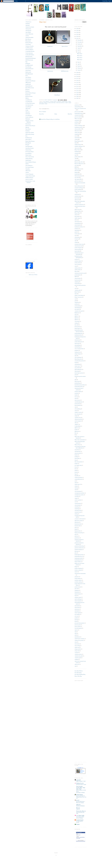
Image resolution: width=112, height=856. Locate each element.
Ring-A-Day (77, 213)
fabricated (77, 170)
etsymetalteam (78, 223)
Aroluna (27, 35)
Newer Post (41, 114)
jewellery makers (78, 580)
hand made (77, 197)
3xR (75, 158)
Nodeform (28, 130)
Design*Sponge (79, 794)
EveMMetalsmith (29, 65)
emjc (76, 240)
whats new (77, 199)
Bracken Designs (29, 42)
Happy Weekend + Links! (81, 781)
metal (76, 398)
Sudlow (27, 163)
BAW (76, 167)
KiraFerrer (28, 91)
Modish (77, 824)
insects (76, 571)
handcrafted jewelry (79, 113)
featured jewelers (78, 524)
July (78, 50)
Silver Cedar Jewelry (30, 156)
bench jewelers (78, 280)
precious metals (60, 102)
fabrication (77, 130)
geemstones (77, 537)
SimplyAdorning (29, 158)
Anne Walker (28, 32)
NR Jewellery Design (30, 134)
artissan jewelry (78, 453)
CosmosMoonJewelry (30, 51)
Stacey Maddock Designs (31, 162)
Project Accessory (78, 297)
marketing (77, 281)
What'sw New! (77, 444)
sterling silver (77, 352)
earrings (76, 323)
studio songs (77, 218)
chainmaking (77, 364)
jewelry (76, 123)
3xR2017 (77, 424)
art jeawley (77, 449)
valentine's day (78, 417)
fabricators (77, 522)
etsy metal (77, 165)
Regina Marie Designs (30, 141)
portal (76, 621)
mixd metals (77, 605)
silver (76, 288)
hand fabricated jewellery (80, 384)
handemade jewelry (79, 558)
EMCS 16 (77, 428)
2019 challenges (78, 357)
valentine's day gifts (79, 311)
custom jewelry (78, 503)
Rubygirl (27, 144)
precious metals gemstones (80, 285)
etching (76, 513)
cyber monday (78, 505)
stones (76, 410)
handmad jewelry (78, 335)
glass (76, 553)
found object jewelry (55, 101)
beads (76, 362)
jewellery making (78, 582)
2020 (77, 72)
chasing (76, 488)
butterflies (77, 475)
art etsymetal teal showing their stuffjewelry (80, 447)
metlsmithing (77, 347)
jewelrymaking (78, 305)
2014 (77, 84)
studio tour (77, 647)
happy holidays (78, 561)
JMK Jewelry (28, 82)
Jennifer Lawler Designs (30, 80)
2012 (77, 88)
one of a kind (77, 264)
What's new (77, 118)
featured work (77, 525)
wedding (76, 659)
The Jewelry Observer (81, 811)
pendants (76, 350)
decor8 (77, 800)
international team (78, 245)
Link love (78, 809)
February (79, 68)
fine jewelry (77, 216)
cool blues (77, 496)
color (76, 489)
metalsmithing (52, 102)
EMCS (76, 276)
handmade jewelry (78, 127)
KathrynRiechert (29, 86)
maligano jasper (78, 597)
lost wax (76, 396)
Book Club (77, 292)
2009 (77, 94)
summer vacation (78, 412)
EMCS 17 (77, 316)
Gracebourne (28, 70)
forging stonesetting (79, 532)
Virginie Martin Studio (30, 176)
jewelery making (78, 391)
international (77, 340)
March (78, 66)
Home (56, 114)
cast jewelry (77, 321)
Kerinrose (27, 89)
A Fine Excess (28, 21)
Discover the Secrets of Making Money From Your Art (81, 797)
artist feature (77, 221)
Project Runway (78, 141)
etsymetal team (78, 115)
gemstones (65, 101)
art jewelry (46, 101)
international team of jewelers (79, 389)
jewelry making (78, 189)
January (79, 70)
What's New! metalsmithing (80, 191)
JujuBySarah (28, 84)
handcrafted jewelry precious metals (79, 330)
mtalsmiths (77, 611)
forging (76, 172)
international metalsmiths (80, 182)
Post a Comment (42, 111)
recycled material (78, 628)
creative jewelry (78, 500)
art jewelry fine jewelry (79, 360)
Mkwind (27, 127)
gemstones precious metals (80, 376)
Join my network (80, 840)
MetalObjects (57, 95)
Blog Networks (79, 832)
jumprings (77, 590)
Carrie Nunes (28, 44)
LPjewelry (28, 112)
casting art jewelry (78, 477)
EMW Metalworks (29, 60)
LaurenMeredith (29, 101)
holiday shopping (78, 568)
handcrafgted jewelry (79, 554)
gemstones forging (78, 549)
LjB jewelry (28, 108)
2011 (77, 90)
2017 (77, 78)
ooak (76, 266)
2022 (77, 36)
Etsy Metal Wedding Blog (80, 674)
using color (77, 650)
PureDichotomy (29, 137)
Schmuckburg (28, 149)
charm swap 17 (78, 366)
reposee (76, 630)
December (79, 40)
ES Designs (28, 63)
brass (76, 468)
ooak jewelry (77, 283)
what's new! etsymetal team (80, 108)
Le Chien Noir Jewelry (30, 103)
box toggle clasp (78, 465)
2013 (77, 86)
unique (76, 415)
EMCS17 (76, 319)
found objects (77, 328)
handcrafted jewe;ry (79, 556)
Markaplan (28, 119)
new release (77, 309)
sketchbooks (77, 637)
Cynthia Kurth (78, 426)
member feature (78, 144)
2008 (77, 96)
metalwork (77, 194)
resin (76, 235)
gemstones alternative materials (79, 540)
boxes (76, 467)
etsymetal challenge (79, 187)
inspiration (77, 302)
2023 (77, 34)
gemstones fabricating (79, 546)
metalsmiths (77, 137)
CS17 (76, 314)
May (78, 62)
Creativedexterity (29, 53)
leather (76, 395)
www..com (80, 767)
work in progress (78, 421)
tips (75, 155)
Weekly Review (78, 169)
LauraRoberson (29, 100)
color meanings (78, 491)
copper (76, 498)
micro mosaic (77, 400)
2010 (77, 92)
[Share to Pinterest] (66, 100)
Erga (26, 61)
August (79, 48)
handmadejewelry (78, 560)
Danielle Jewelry (29, 56)
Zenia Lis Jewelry (29, 179)
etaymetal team (78, 512)
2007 (77, 98)
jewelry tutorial (78, 587)
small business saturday (79, 638)
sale (75, 407)
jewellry (76, 304)
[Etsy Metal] (29, 268)
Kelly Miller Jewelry (30, 87)
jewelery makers (78, 261)
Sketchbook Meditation (80, 805)
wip (75, 666)
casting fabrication (78, 479)
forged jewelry (78, 531)
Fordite (76, 429)
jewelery (76, 228)
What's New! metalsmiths (80, 439)
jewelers (76, 259)
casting (76, 139)
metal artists (77, 343)
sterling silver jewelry (79, 640)
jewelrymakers (78, 275)
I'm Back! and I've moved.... (79, 822)
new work (77, 177)
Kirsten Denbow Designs (31, 93)
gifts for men (77, 381)
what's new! (77, 148)
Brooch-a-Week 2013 (79, 163)
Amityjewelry (28, 28)
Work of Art (77, 209)
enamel (76, 242)
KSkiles (27, 98)
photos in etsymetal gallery (82, 771)
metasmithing (77, 345)
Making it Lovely (80, 783)
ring (75, 631)
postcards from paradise (79, 623)
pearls (76, 232)
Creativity (77, 239)
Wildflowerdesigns (29, 177)
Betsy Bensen (28, 39)
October (79, 44)
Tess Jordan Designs (30, 167)
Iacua (27, 75)
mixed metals (77, 225)
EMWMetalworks (64, 71)
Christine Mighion (29, 49)
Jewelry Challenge (78, 125)
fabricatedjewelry (78, 369)
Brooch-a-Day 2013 (79, 162)
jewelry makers (78, 156)
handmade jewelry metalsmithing (78, 256)
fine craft (76, 325)
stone (76, 642)
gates (76, 534)
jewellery (76, 122)
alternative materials (79, 204)
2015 (77, 82)
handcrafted (77, 174)
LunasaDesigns (29, 115)
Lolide (27, 110)
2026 (77, 28)
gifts (75, 379)
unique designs (78, 353)
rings (76, 633)
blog (76, 460)
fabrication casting (78, 520)
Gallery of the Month (79, 295)
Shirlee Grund (28, 155)
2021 (77, 38)
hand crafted (77, 251)
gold (76, 300)
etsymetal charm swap (79, 244)
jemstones (77, 576)
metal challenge (78, 599)
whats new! (77, 664)
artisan (76, 214)
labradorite (77, 592)
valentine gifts (78, 290)
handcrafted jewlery (79, 386)
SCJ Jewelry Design (30, 151)
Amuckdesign (28, 30)
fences (76, 527)
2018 (77, 76)
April (78, 64)
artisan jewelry (78, 129)
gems (76, 374)
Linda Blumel (28, 106)
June (78, 52)
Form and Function (29, 68)
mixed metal (77, 607)
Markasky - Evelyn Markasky (29, 121)
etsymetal (77, 153)
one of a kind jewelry (79, 348)
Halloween (77, 431)
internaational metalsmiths (80, 573)
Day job (76, 271)
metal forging (77, 307)
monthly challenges (79, 146)
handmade (77, 151)
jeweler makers (78, 578)
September (79, 46)
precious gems (78, 624)
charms (76, 486)
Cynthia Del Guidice (30, 54)
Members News (78, 211)
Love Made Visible (80, 815)
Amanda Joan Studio (30, 27)
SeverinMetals (28, 153)
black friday (77, 458)
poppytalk (78, 780)
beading (76, 456)
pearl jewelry (77, 403)
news (76, 136)
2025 (77, 30)
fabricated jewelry (78, 175)
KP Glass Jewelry (29, 96)
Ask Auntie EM (78, 179)
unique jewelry (78, 649)
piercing (76, 619)
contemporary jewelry (79, 494)
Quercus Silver (65, 46)
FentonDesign (28, 67)
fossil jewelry (77, 326)
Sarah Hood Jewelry (30, 148)
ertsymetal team (78, 510)
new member (77, 614)
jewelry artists (77, 262)
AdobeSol (28, 25)
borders (76, 463)
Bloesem (78, 808)
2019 (77, 74)
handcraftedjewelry (79, 333)
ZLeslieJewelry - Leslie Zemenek (30, 181)
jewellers (76, 393)
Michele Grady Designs (30, 125)
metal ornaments (78, 600)
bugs (76, 474)
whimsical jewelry (78, 419)
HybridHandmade (29, 74)
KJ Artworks (28, 94)
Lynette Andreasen (29, 117)
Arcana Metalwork (29, 34)
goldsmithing (77, 383)
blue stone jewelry (78, 461)
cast (75, 299)
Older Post (70, 114)
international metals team (80, 273)
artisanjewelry (77, 451)
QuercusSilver (28, 139)
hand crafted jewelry (79, 186)
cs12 (76, 501)
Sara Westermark (29, 146)
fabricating (77, 371)
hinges (76, 566)
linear (76, 595)
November (79, 42)
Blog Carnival (78, 149)
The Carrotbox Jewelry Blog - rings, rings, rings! (80, 787)
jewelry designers (78, 247)
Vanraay (27, 172)
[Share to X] (63, 100)
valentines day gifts (79, 656)
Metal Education (78, 359)
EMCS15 (76, 318)
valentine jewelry (78, 654)
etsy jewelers (77, 367)
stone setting (77, 645)
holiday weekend (78, 570)
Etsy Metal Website (79, 671)
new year (76, 616)
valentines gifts (78, 657)
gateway (76, 536)
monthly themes (78, 196)
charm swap (77, 132)
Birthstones (77, 312)
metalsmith (77, 230)
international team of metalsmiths (79, 253)
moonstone (77, 609)
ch (75, 481)
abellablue (28, 23)
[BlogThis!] (62, 100)
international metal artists (80, 206)
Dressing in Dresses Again (81, 784)
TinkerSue (28, 169)
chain (76, 482)
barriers (76, 455)
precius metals (78, 626)
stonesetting (77, 237)
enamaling (77, 507)
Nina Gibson (28, 129)
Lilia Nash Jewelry (29, 105)
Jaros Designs (28, 77)
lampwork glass (78, 593)
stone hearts (77, 643)
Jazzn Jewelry (28, 79)
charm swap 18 (78, 484)
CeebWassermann (29, 47)
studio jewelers (78, 268)
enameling (77, 134)
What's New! (79, 53)
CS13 (76, 293)
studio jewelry (78, 269)
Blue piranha (28, 41)
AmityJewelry (50, 71)
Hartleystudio (28, 72)
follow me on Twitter (33, 274)
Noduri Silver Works (30, 132)
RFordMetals (28, 143)
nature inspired (78, 612)
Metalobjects (28, 124)
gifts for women (78, 181)
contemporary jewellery (79, 493)
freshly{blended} (79, 820)
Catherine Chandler (30, 46)
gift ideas (76, 551)
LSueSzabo (28, 113)
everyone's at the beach (79, 518)
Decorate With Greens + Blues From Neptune (80, 802)
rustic (76, 635)
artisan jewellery (78, 249)
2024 (77, 32)
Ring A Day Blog (78, 676)
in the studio (77, 233)
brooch (76, 472)
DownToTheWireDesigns (31, 58)
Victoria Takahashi (29, 174)
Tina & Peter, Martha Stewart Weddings (80, 817)
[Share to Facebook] (65, 100)
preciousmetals (78, 405)
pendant (76, 617)
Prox (26, 136)
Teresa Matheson (29, 165)
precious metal (78, 111)
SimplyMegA (28, 160)
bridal (76, 470)
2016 (77, 80)
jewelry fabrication (78, 341)
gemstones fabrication (79, 547)
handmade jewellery (79, 226)
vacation (76, 652)
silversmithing (78, 408)
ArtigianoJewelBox (30, 37)
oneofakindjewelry (78, 402)
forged (76, 529)
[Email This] (60, 100)
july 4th (76, 588)
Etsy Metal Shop (78, 672)
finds (76, 142)
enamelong (77, 508)
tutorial (76, 160)
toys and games (78, 414)
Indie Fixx (78, 804)
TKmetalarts (28, 170)
